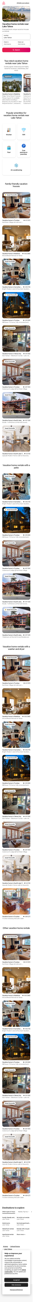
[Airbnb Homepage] (3, 3)
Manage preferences (16, 1290)
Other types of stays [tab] (8, 1212)
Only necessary (16, 1285)
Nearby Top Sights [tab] (24, 1212)
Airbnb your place (23, 3)
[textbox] (9, 44)
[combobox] (16, 37)
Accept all (16, 1280)
